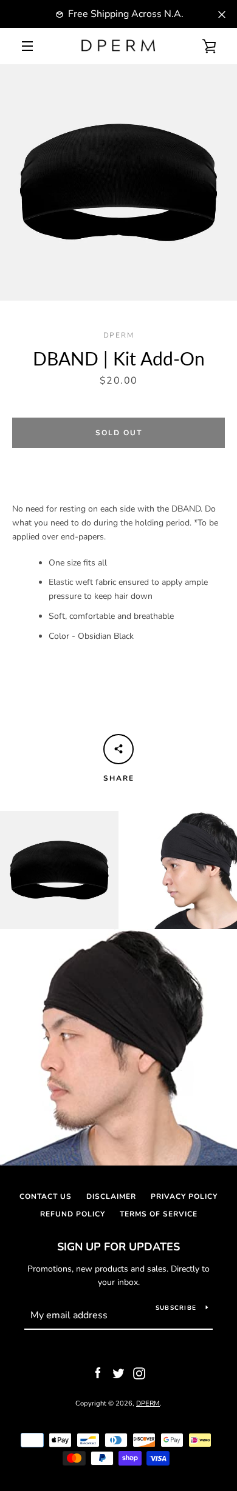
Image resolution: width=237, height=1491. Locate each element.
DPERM (148, 1403)
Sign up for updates (118, 1246)
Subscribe (176, 1308)
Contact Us (45, 1196)
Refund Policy (72, 1214)
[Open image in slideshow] (118, 182)
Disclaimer (111, 1196)
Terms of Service (158, 1214)
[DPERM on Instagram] (139, 1372)
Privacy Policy (184, 1196)
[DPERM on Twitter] (118, 1372)
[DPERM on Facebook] (98, 1372)
